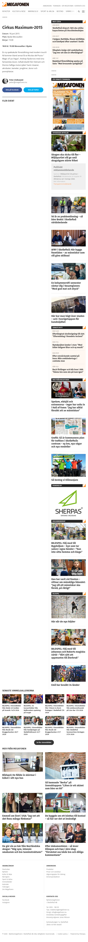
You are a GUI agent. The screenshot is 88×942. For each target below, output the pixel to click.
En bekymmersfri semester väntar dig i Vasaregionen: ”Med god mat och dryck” (66, 285)
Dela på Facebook (12, 90)
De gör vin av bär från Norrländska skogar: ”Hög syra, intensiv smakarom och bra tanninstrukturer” (22, 849)
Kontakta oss (79, 6)
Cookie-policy (63, 934)
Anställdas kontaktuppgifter (56, 915)
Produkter (50, 869)
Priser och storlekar (53, 872)
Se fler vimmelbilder (44, 742)
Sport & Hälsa (47, 11)
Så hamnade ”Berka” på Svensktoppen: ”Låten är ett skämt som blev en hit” (64, 785)
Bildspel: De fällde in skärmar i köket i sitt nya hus (19, 776)
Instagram (6, 902)
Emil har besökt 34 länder (65, 685)
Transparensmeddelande (62, 184)
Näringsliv (33, 11)
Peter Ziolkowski (16, 80)
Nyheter (6, 11)
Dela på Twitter (33, 90)
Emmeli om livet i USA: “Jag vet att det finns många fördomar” (21, 817)
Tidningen (56, 6)
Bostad (60, 11)
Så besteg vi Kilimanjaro (64, 479)
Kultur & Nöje (19, 11)
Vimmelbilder (72, 11)
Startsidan (6, 869)
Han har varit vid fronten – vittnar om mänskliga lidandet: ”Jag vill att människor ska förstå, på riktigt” (68, 584)
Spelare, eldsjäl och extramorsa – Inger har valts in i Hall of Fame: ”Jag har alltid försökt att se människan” (68, 406)
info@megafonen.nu (59, 912)
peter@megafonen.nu (18, 82)
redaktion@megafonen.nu (59, 910)
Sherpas (82, 934)
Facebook (5, 900)
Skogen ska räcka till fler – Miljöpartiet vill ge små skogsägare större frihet (65, 157)
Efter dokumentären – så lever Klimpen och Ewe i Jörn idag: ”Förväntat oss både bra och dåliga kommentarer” (64, 851)
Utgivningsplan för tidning (55, 874)
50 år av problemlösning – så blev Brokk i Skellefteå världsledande (67, 219)
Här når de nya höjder (63, 621)
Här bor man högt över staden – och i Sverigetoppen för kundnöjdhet (67, 319)
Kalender (5, 884)
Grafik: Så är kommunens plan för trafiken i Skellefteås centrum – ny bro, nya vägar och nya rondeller (67, 442)
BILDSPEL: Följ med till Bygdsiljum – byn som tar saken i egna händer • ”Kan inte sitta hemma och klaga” (66, 547)
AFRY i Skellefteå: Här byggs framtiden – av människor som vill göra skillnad (68, 252)
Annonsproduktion (53, 877)
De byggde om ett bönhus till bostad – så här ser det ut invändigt (65, 817)
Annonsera (47, 6)
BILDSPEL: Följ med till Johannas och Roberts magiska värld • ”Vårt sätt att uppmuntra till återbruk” (68, 653)
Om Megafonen (67, 6)
